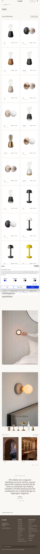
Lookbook (30, 540)
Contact (29, 533)
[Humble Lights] (20, 1)
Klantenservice (31, 521)
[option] (10, 450)
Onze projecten (35, 434)
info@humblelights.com (6, 528)
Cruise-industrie (21, 539)
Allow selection (20, 287)
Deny (7, 287)
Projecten (19, 533)
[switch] (14, 280)
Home (2, 4)
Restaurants (20, 535)
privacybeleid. (21, 549)
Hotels (19, 537)
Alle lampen (20, 521)
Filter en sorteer (35, 16)
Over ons (30, 523)
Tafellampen (20, 523)
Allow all (32, 287)
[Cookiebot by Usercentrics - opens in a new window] (34, 266)
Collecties (5, 4)
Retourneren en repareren (33, 531)
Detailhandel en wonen (22, 541)
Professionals (20, 531)
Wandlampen (20, 525)
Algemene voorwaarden (32, 525)
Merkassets (30, 538)
